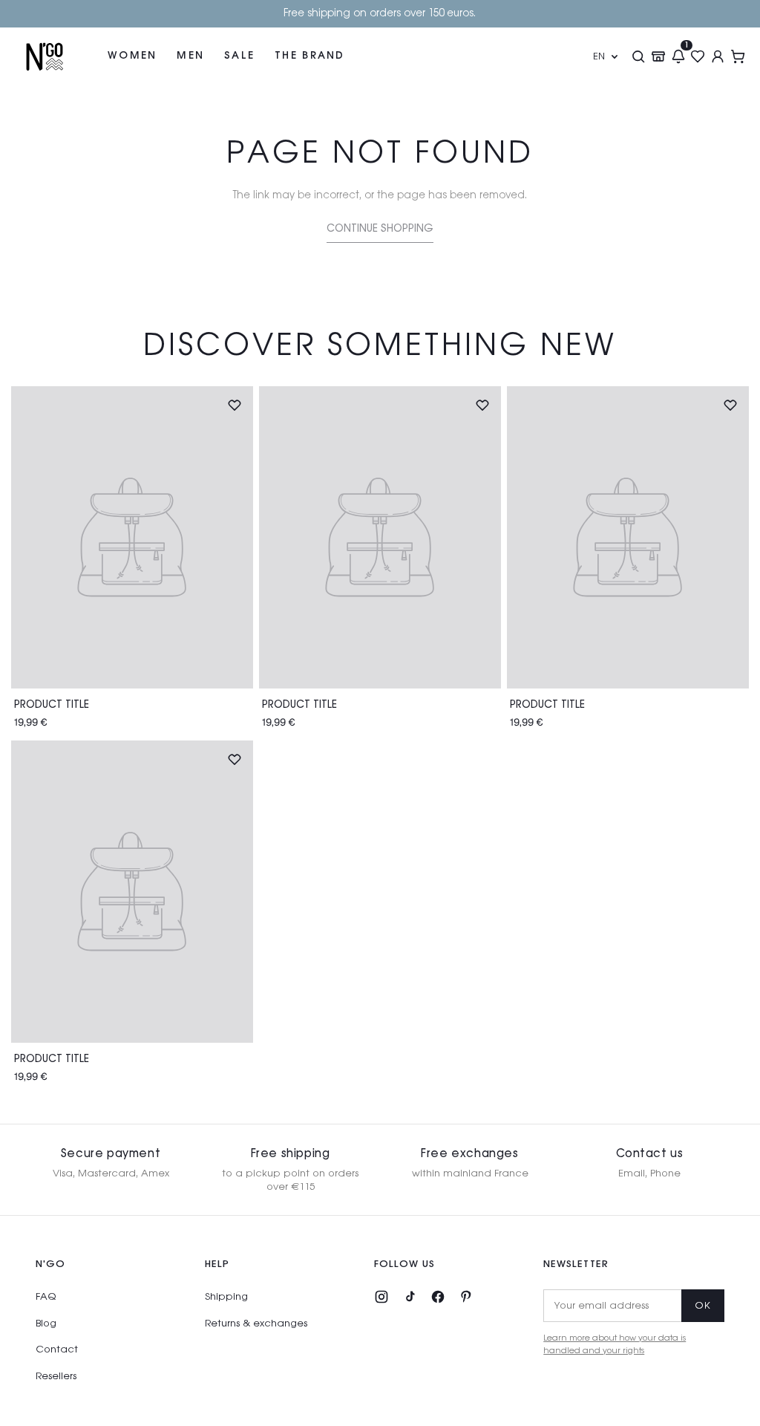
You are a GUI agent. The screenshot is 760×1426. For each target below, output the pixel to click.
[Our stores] (658, 57)
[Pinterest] (466, 1296)
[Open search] (638, 57)
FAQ (46, 1297)
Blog (46, 1324)
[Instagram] (381, 1296)
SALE (239, 56)
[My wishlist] (698, 57)
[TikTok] (409, 1296)
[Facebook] (437, 1296)
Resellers (56, 1376)
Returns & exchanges (256, 1324)
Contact (57, 1350)
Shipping (226, 1297)
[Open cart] (738, 57)
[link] (380, 231)
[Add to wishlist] (234, 404)
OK (703, 1306)
